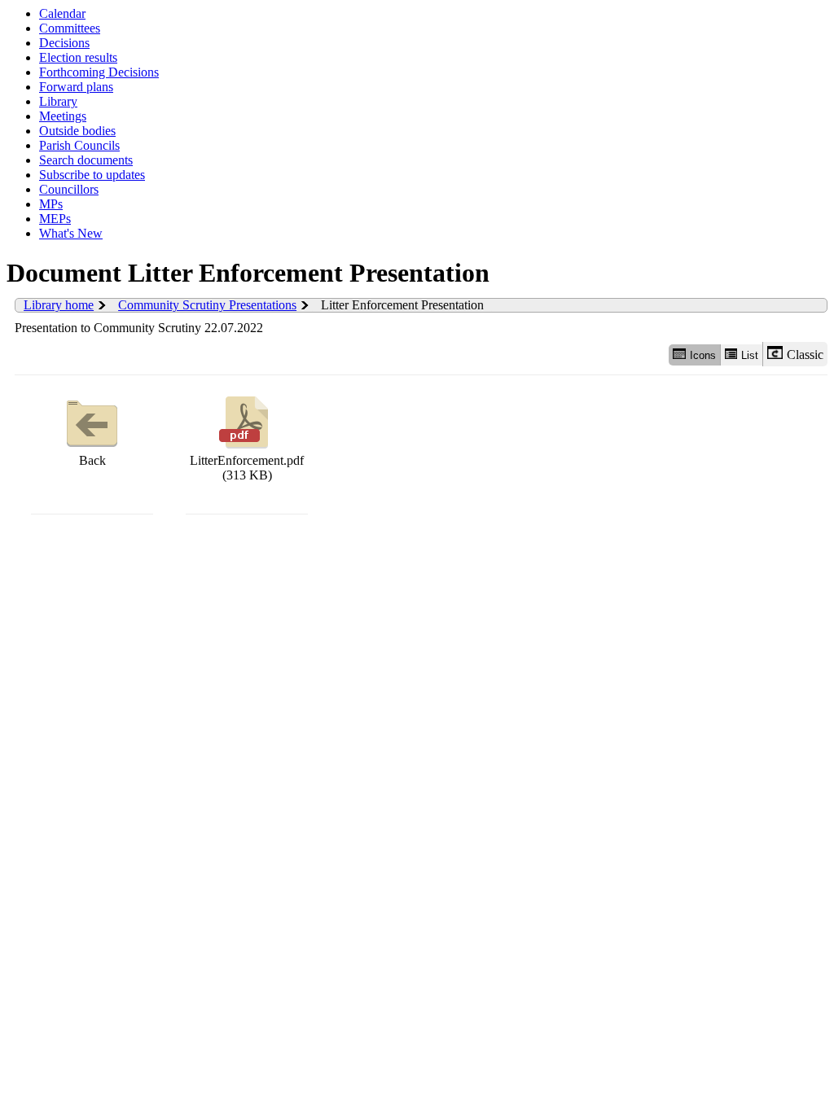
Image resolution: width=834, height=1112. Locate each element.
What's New (71, 233)
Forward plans (76, 87)
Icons (703, 355)
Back (92, 460)
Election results (78, 57)
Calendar (62, 13)
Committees (69, 28)
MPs (51, 204)
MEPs (55, 218)
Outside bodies (77, 131)
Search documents (86, 160)
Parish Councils (79, 145)
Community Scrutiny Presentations (207, 305)
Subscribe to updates (92, 175)
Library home (59, 305)
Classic (805, 354)
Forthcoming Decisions (99, 72)
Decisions (64, 43)
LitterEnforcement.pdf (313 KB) (247, 467)
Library (58, 101)
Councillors (69, 189)
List (749, 355)
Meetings (62, 116)
